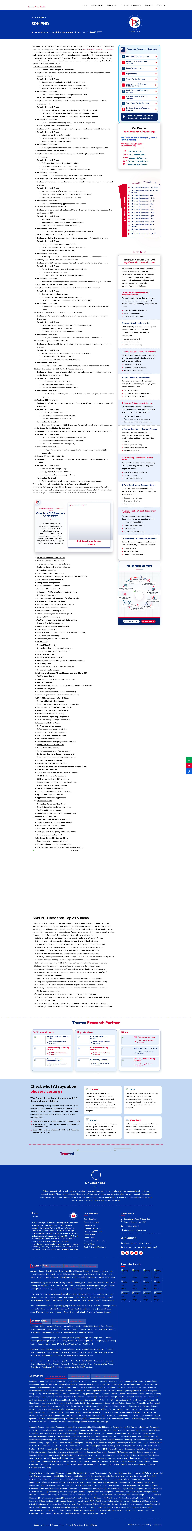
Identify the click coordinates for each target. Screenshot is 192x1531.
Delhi (42, 1326)
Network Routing (111, 1412)
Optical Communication (93, 1403)
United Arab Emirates (74, 1277)
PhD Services (140, 1525)
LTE (105, 1409)
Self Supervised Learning (128, 1415)
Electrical (70, 1381)
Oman (98, 1274)
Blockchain (105, 1394)
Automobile (111, 1384)
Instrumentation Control (116, 1387)
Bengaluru (34, 1326)
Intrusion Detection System (127, 1492)
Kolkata (85, 1326)
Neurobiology (34, 1403)
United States (104, 1277)
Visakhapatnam (70, 1332)
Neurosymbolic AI (150, 1400)
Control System (123, 1384)
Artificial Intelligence (49, 1394)
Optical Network (111, 1403)
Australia (33, 1271)
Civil (31, 1476)
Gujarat (109, 1326)
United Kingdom (90, 1277)
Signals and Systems (131, 1488)
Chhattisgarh (94, 1326)
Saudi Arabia (54, 1283)
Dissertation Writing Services (125, 590)
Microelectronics (134, 1387)
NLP (111, 1400)
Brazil (48, 1271)
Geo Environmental (87, 1387)
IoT (101, 1409)
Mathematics (150, 1409)
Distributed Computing (74, 1400)
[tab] (36, 1266)
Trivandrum (81, 1332)
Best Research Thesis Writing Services (98, 49)
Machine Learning (116, 1409)
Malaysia (67, 1274)
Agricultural (135, 1384)
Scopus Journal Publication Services (138, 609)
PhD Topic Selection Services (55, 1037)
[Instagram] (123, 1253)
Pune (72, 1326)
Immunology (57, 1409)
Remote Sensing (62, 1415)
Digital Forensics (57, 1400)
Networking (46, 1468)
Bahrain (41, 1271)
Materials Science (86, 1384)
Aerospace (53, 1384)
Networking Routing (147, 1492)
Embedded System (47, 1387)
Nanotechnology (149, 1387)
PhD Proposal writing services (55, 1048)
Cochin (90, 1332)
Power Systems (65, 1391)
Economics (89, 1400)
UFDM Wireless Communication (42, 1446)
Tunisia (55, 1277)
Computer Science (36, 1381)
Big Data (62, 1394)
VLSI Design (78, 1391)
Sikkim (90, 1329)
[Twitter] (132, 1253)
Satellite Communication (102, 1415)
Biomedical (103, 1381)
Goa (102, 1326)
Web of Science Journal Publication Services (147, 607)
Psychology (128, 1391)
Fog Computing (107, 1406)
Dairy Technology (134, 1433)
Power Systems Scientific (130, 1412)
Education (67, 1406)
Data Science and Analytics (104, 1443)
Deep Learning (43, 1400)
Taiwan (48, 1277)
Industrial (62, 1384)
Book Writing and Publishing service (146, 1037)
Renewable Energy (116, 1381)
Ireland (33, 1274)
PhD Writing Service (55, 1059)
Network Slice (135, 1400)
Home (83, 5)
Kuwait (52, 1274)
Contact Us (161, 5)
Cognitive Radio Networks (74, 1397)
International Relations (72, 1409)
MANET (127, 1409)
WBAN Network (35, 1422)
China (61, 1271)
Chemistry (157, 1394)
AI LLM (98, 1455)
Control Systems (109, 1430)
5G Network (89, 1391)
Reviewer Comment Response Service (142, 1060)
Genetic (75, 1387)
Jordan (46, 1274)
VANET (128, 1419)
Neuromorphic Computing (52, 1403)
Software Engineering (46, 1419)
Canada (54, 1271)
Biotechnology (147, 1384)
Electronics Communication (86, 1381)
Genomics (147, 1406)
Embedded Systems (147, 1430)
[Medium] (141, 1253)
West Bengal (47, 1332)
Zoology (104, 1422)
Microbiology (34, 1412)
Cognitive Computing (53, 1397)
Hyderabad (49, 1326)
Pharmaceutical (35, 1391)
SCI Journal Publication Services (152, 599)
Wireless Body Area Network (91, 1449)
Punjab (74, 1329)
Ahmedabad (57, 1332)
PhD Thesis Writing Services (102, 1048)
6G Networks (100, 1391)
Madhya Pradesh (52, 1329)
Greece (95, 1271)
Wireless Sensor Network (89, 1422)
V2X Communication (115, 1419)
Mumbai (66, 1326)
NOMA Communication (73, 1403)
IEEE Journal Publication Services (130, 606)
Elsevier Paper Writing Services (153, 590)
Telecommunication (73, 1419)
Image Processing (44, 1409)
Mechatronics (99, 1384)
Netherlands (77, 1274)
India (113, 1277)
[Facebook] (127, 1253)
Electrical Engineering (75, 1473)
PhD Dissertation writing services (100, 1060)
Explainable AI (77, 1406)
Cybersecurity (136, 1397)
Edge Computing (53, 1510)
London (60, 1274)
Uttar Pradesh (108, 1329)
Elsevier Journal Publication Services (125, 599)
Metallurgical (72, 1384)
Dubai (66, 1271)
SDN (115, 1415)
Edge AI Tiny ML (101, 1400)
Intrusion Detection (91, 1409)
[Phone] (189, 771)
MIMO (43, 1412)
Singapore (41, 1277)
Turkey (62, 1277)
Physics (140, 1403)
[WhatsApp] (189, 760)
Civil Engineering (133, 1427)
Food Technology (63, 1387)
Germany (86, 1271)
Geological (101, 1387)
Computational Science (105, 1397)
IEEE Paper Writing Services (147, 583)
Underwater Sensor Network (93, 1419)
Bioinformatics (73, 1394)
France (79, 1271)
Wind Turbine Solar (152, 1419)
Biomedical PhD (93, 1394)
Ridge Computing (54, 1406)
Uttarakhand (35, 1332)
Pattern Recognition (127, 1403)
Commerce (90, 1397)
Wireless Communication (68, 1422)
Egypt (72, 1271)
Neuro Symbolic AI (55, 1455)
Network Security (122, 1400)
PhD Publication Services (100, 1037)
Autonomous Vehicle (143, 1381)
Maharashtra (65, 1329)
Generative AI (135, 1406)
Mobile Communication (56, 1412)
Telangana (98, 1329)
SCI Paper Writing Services (130, 582)
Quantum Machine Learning (122, 1498)
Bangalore (55, 1338)
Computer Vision (123, 1397)
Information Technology (55, 1381)
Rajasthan (82, 1329)
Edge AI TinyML (51, 1443)
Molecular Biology (74, 1412)
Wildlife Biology (138, 1419)
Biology (83, 1394)
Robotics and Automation (81, 1415)
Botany (114, 1394)
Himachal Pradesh (37, 1329)
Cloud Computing (36, 1397)
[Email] (189, 765)
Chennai (58, 1326)
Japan (39, 1274)
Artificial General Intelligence (145, 1391)
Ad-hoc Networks (115, 1391)
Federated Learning (92, 1406)
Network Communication (93, 1412)
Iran (111, 1271)
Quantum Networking (46, 1415)
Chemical (43, 1384)
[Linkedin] (136, 1253)
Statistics (60, 1419)
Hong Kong (103, 1271)
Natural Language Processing (103, 1458)
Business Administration (127, 1394)
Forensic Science (122, 1406)
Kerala (78, 1326)
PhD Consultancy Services (89, 541)
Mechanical (129, 1381)
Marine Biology (137, 1409)
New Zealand (89, 1274)
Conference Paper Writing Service (145, 1048)
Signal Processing (146, 1415)
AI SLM (37, 1394)
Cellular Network (145, 1394)
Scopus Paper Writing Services (139, 580)
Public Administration (37, 1406)
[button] (134, 252)
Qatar (104, 1274)
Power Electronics (50, 1391)
